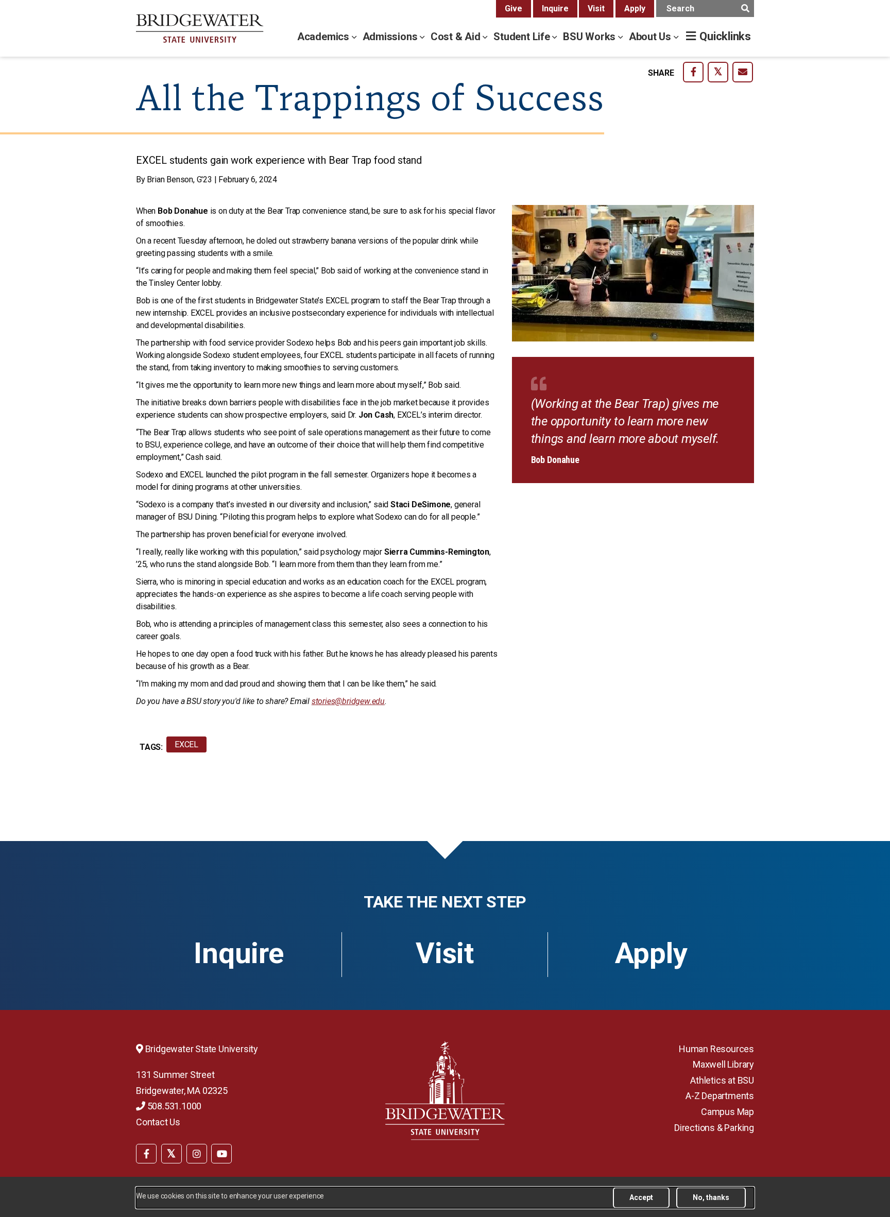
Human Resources (716, 1048)
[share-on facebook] (693, 72)
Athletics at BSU (722, 1080)
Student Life (522, 36)
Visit (596, 8)
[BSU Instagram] (196, 1153)
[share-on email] (742, 72)
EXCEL (186, 744)
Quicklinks (725, 36)
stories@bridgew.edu (348, 701)
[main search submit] (745, 8)
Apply (634, 8)
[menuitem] (146, 1152)
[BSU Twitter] (171, 1153)
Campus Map (727, 1111)
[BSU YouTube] (221, 1153)
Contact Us (158, 1122)
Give (513, 8)
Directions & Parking (714, 1127)
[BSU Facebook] (146, 1153)
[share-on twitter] (718, 72)
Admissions (391, 36)
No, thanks (711, 1197)
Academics (324, 36)
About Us (651, 36)
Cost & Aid (457, 36)
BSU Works (590, 36)
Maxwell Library (723, 1064)
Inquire (555, 8)
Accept (641, 1197)
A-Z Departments (720, 1095)
